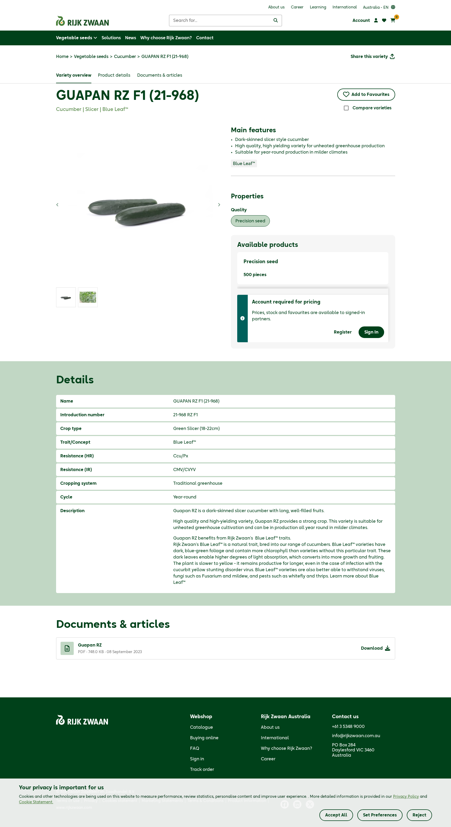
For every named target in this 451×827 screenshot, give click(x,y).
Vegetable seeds (91, 57)
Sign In (371, 332)
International (275, 738)
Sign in (197, 759)
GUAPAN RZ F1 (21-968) (127, 96)
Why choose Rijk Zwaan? (286, 748)
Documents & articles (159, 75)
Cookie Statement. (36, 802)
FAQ (194, 748)
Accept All (336, 815)
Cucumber (125, 57)
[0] (392, 20)
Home (62, 57)
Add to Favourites (370, 94)
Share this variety (369, 57)
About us (270, 727)
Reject (419, 815)
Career (268, 759)
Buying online (204, 738)
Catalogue (201, 727)
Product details (114, 75)
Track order (202, 769)
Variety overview (73, 75)
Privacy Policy (406, 797)
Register (343, 332)
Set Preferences (380, 815)
